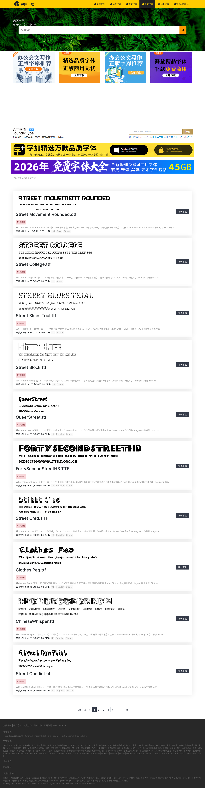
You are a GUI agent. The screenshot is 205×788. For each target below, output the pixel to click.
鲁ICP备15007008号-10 (85, 783)
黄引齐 (128, 745)
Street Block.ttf (31, 367)
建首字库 (174, 753)
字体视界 (127, 751)
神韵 (8, 748)
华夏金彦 (65, 748)
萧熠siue (78, 736)
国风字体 (187, 751)
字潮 (199, 753)
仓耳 (30, 748)
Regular (60, 434)
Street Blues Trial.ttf (36, 315)
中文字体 (132, 4)
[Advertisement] (102, 103)
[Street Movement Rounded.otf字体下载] (64, 201)
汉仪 (10, 745)
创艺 (178, 748)
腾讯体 (135, 751)
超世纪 (80, 745)
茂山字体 (51, 753)
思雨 (24, 748)
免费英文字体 (67, 736)
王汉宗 (73, 745)
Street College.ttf (33, 264)
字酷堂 (174, 745)
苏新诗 (116, 745)
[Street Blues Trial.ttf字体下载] (56, 301)
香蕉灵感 (42, 753)
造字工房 (17, 745)
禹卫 (122, 745)
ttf (53, 281)
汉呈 (88, 748)
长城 (56, 751)
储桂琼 (146, 748)
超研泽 (87, 745)
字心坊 (181, 745)
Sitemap (63, 725)
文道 (99, 748)
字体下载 (182, 211)
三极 (93, 748)
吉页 (77, 748)
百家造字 (15, 753)
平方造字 (105, 753)
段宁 (104, 748)
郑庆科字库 (130, 753)
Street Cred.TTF (32, 518)
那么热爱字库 (145, 751)
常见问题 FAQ (182, 4)
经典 (189, 748)
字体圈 (13, 736)
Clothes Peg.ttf (31, 569)
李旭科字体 (110, 751)
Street (67, 231)
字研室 (75, 753)
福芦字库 (33, 753)
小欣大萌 (196, 751)
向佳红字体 (191, 753)
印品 (35, 748)
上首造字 (111, 748)
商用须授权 (21, 222)
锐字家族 (26, 745)
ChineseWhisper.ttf (35, 621)
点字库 (119, 751)
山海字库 (6, 753)
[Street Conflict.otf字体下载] (45, 658)
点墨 (118, 748)
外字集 (28, 751)
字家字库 (60, 753)
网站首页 (100, 4)
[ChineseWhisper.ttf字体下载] (72, 606)
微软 (49, 745)
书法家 (12, 751)
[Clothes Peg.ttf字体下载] (57, 555)
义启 (14, 748)
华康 (39, 745)
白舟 (147, 745)
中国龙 (66, 745)
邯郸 (19, 748)
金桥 (184, 748)
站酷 (44, 736)
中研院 (62, 751)
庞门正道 (28, 736)
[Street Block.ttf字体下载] (47, 352)
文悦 (195, 745)
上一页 (87, 709)
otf (53, 231)
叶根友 (162, 745)
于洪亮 (49, 751)
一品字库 (114, 753)
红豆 (139, 748)
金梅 (60, 745)
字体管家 (70, 751)
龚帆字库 (140, 753)
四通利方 (20, 751)
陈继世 (172, 748)
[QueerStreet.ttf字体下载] (38, 403)
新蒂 (152, 745)
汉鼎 (94, 745)
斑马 (53, 748)
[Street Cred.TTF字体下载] (52, 504)
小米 (85, 736)
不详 (49, 736)
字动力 (182, 753)
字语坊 (87, 751)
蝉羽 (47, 748)
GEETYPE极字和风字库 (161, 751)
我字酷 (189, 745)
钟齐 (104, 745)
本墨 (134, 745)
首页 (24, 177)
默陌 (54, 745)
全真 (6, 751)
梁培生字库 (84, 753)
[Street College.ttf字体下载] (55, 250)
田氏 (109, 745)
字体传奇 (56, 736)
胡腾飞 (133, 748)
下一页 (125, 709)
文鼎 (99, 745)
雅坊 (43, 751)
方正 (5, 745)
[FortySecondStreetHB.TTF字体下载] (80, 454)
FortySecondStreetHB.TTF (42, 468)
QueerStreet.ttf (31, 417)
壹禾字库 (165, 753)
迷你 (200, 748)
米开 (72, 748)
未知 (102, 751)
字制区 (20, 736)
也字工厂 (149, 753)
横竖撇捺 (125, 748)
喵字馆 (68, 753)
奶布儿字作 (95, 753)
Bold (59, 231)
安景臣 (157, 753)
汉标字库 (79, 751)
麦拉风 (153, 748)
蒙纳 (44, 745)
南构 (168, 745)
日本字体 (164, 4)
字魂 (83, 748)
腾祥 (33, 745)
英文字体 (148, 4)
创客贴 (122, 753)
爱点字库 (24, 753)
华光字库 (95, 751)
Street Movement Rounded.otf (46, 214)
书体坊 (140, 745)
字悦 (58, 748)
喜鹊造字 (36, 751)
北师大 (160, 748)
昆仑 (194, 748)
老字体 (41, 748)
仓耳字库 (37, 736)
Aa (157, 745)
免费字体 (116, 4)
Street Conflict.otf (34, 673)
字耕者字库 (177, 751)
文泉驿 (6, 736)
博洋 (166, 748)
